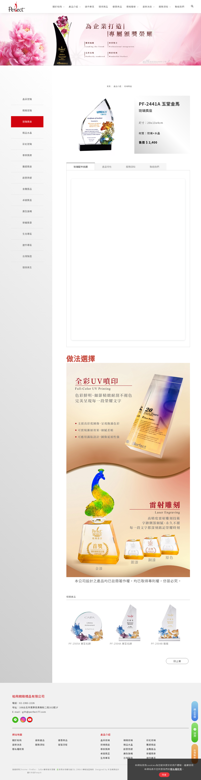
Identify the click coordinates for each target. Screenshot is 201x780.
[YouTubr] (30, 720)
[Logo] (16, 6)
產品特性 (107, 166)
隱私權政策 (176, 769)
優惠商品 (117, 6)
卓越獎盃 (27, 200)
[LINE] (16, 720)
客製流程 (63, 744)
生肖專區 (27, 234)
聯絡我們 (179, 6)
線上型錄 (195, 713)
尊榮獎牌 (27, 155)
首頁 (109, 86)
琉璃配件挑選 (81, 166)
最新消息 (147, 6)
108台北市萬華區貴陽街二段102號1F (38, 707)
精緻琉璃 (27, 110)
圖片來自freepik (34, 772)
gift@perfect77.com (34, 711)
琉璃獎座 (128, 86)
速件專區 (89, 6)
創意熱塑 (27, 178)
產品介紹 (73, 6)
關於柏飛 (57, 6)
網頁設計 (115, 769)
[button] (192, 6)
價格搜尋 (131, 6)
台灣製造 (27, 256)
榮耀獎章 (27, 222)
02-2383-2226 (27, 702)
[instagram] (23, 720)
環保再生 (103, 6)
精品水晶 (27, 133)
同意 (164, 774)
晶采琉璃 (27, 99)
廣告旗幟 (27, 211)
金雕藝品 (27, 189)
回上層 (177, 661)
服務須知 (163, 6)
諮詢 (195, 734)
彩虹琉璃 (27, 144)
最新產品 (40, 740)
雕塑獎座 (27, 166)
